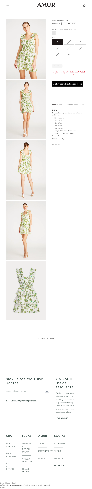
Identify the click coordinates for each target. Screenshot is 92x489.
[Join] (46, 391)
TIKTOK (57, 451)
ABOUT (41, 443)
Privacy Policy (26, 470)
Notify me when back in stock (67, 84)
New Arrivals (10, 445)
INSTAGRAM (59, 443)
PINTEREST (59, 458)
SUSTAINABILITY (45, 451)
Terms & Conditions (28, 460)
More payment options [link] (59, 96)
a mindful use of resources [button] (65, 383)
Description (57, 104)
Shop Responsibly (12, 455)
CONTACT (42, 458)
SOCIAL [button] (58, 436)
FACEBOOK (59, 465)
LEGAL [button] (26, 436)
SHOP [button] (10, 436)
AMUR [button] (42, 436)
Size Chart (57, 66)
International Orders (75, 104)
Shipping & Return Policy (26, 447)
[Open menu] (9, 5)
